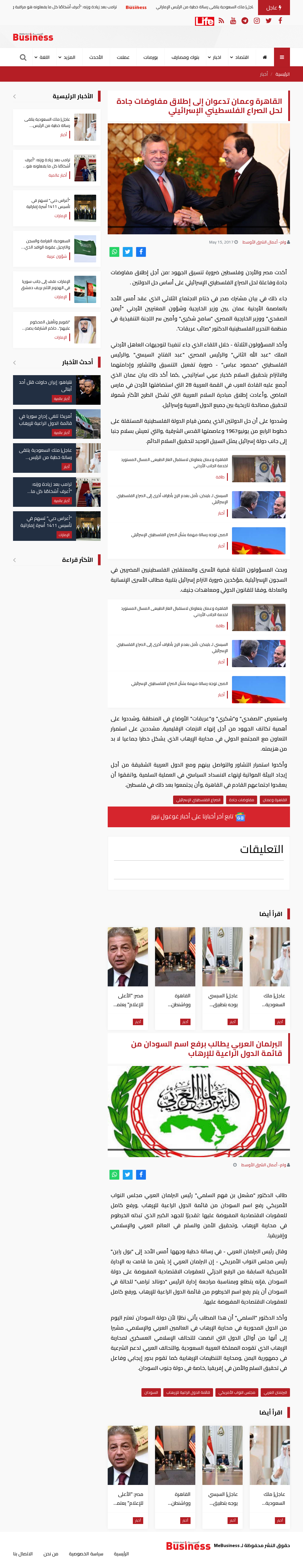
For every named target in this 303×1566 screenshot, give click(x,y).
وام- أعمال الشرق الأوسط (264, 242)
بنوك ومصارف (185, 57)
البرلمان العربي (275, 1392)
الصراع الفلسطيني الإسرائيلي (198, 799)
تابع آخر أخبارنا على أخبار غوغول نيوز (193, 816)
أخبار (264, 74)
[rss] (221, 20)
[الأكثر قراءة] (14, 559)
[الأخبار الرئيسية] (14, 96)
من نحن (50, 1553)
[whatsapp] (114, 252)
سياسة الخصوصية (86, 1553)
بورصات (151, 57)
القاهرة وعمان (275, 799)
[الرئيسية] (265, 57)
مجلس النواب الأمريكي (236, 1392)
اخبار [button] (217, 57)
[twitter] (128, 252)
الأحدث (96, 57)
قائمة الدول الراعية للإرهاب (188, 1392)
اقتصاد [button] (242, 57)
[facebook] (141, 252)
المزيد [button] (69, 57)
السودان (151, 1392)
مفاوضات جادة (241, 799)
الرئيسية (282, 74)
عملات (123, 57)
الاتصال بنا (23, 1553)
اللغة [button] (45, 57)
